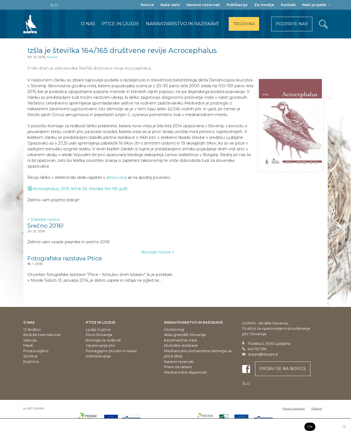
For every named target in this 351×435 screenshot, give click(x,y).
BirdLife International (41, 334)
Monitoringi (174, 329)
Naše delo (170, 4)
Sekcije (30, 340)
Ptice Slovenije (99, 334)
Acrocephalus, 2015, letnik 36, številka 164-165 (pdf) (80, 188)
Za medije (264, 4)
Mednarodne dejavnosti (185, 372)
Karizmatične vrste (180, 340)
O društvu (32, 329)
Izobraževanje (98, 356)
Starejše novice (43, 219)
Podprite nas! (292, 23)
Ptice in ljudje (120, 23)
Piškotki (316, 408)
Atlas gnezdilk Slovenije (185, 334)
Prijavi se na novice (282, 368)
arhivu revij (116, 177)
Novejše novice (157, 252)
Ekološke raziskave (181, 345)
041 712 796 (257, 349)
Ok (310, 426)
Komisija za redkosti (103, 340)
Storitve (30, 356)
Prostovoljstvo (36, 351)
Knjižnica (31, 361)
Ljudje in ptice (98, 329)
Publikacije (237, 4)
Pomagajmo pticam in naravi (111, 351)
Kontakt (288, 4)
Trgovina (244, 23)
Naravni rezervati (203, 4)
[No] (344, 426)
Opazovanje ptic (100, 345)
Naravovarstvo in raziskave (182, 23)
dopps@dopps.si (263, 354)
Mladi (28, 345)
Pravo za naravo (178, 367)
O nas (88, 23)
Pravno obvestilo (293, 408)
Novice (147, 4)
